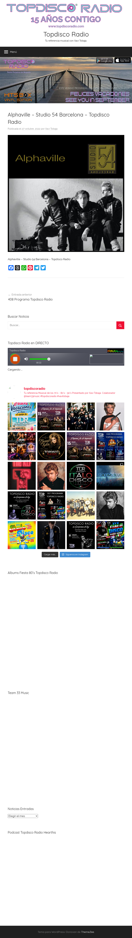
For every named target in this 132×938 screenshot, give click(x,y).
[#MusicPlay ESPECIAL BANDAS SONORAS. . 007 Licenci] (22, 446)
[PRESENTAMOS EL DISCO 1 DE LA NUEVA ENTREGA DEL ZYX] (22, 535)
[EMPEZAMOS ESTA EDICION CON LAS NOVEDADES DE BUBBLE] (51, 535)
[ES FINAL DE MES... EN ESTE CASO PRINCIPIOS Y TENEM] (110, 535)
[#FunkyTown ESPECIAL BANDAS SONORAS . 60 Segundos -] (110, 417)
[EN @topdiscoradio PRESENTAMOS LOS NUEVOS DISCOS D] (22, 505)
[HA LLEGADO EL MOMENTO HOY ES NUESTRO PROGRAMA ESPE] (81, 446)
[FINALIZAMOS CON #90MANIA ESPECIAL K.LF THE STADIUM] (22, 476)
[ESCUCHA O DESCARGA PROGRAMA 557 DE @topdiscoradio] (51, 505)
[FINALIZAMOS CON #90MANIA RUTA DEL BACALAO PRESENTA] (81, 505)
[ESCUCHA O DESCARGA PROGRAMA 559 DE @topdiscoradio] (51, 417)
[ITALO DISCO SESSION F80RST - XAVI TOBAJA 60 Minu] (81, 476)
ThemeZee (87, 931)
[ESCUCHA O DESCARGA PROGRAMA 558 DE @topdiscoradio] (110, 446)
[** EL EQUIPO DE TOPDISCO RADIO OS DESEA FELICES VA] (22, 417)
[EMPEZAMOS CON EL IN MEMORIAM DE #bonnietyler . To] (51, 446)
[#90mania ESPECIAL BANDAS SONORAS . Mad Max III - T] (81, 417)
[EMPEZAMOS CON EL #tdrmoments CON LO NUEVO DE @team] (110, 476)
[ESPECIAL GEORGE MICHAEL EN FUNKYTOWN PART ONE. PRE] (110, 505)
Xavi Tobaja (51, 128)
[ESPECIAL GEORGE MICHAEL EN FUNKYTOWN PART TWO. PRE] (51, 476)
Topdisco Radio (66, 34)
